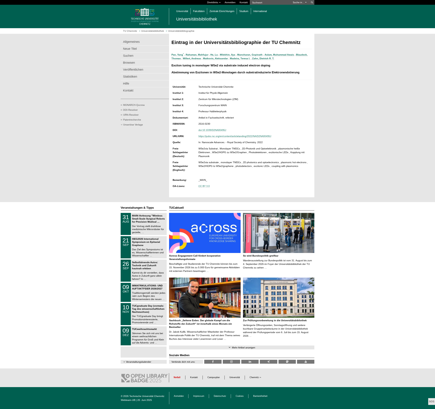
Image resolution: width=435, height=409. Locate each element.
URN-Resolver (131, 114)
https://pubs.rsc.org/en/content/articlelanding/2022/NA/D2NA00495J (234, 136)
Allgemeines (131, 41)
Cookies (240, 396)
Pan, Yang (177, 54)
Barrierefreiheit (260, 396)
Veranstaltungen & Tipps (137, 207)
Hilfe (126, 83)
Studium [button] (243, 11)
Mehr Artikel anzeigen (243, 347)
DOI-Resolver (130, 109)
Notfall (177, 377)
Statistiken (130, 76)
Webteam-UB (128, 400)
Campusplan (213, 377)
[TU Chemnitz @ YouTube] (305, 362)
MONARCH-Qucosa (134, 105)
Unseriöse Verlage (133, 124)
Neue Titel (130, 48)
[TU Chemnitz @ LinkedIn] (250, 362)
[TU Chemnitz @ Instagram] (231, 362)
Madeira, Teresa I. (240, 58)
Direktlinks (213, 2)
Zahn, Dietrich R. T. (263, 58)
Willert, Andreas (192, 58)
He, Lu (214, 54)
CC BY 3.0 (204, 186)
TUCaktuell (176, 207)
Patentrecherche (132, 119)
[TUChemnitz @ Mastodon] (287, 362)
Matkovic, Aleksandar (215, 58)
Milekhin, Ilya (227, 54)
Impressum (198, 396)
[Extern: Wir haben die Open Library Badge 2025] (144, 379)
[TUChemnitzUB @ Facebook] (213, 362)
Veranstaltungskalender (138, 361)
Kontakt (244, 2)
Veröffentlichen (133, 69)
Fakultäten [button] (199, 11)
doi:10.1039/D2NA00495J (212, 130)
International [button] (260, 11)
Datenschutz (220, 396)
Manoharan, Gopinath (250, 54)
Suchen (128, 55)
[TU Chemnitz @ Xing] (268, 362)
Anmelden (230, 2)
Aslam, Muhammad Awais (279, 54)
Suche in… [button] (299, 2)
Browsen (129, 62)
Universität (234, 377)
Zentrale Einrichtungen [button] (222, 11)
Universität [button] (182, 11)
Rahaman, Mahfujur (197, 54)
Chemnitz (254, 377)
